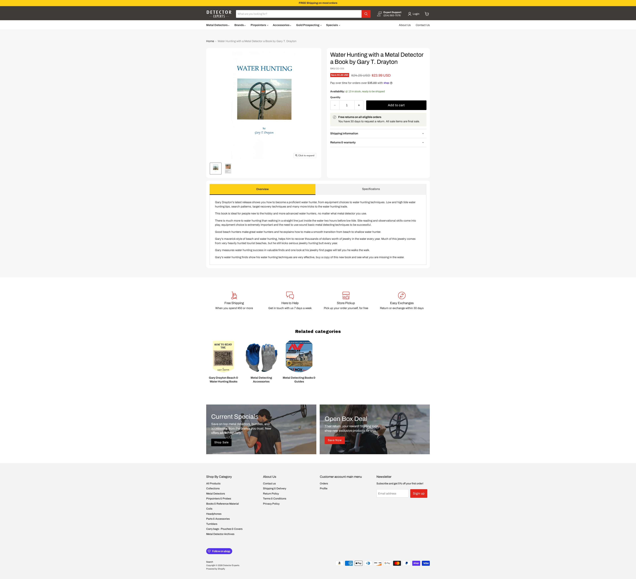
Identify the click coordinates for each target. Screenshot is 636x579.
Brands (239, 25)
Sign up (419, 493)
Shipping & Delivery (274, 488)
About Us (405, 25)
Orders (324, 483)
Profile (323, 488)
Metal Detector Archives (220, 534)
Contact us (269, 483)
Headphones (213, 513)
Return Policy (271, 493)
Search (209, 562)
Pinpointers (258, 25)
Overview (262, 189)
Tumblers (211, 523)
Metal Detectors (217, 25)
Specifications (371, 189)
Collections (213, 488)
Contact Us (423, 25)
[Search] (366, 14)
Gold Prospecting (308, 25)
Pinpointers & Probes (218, 498)
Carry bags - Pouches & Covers (224, 528)
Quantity (335, 97)
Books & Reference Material (222, 503)
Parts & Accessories (218, 518)
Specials (332, 25)
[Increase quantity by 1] (359, 105)
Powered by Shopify (215, 569)
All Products (213, 483)
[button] (414, 14)
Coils (209, 508)
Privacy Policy (271, 503)
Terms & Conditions (274, 498)
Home (210, 41)
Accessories (281, 25)
